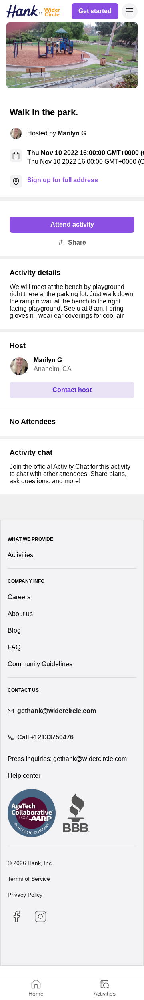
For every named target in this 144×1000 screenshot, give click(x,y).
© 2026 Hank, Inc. (30, 896)
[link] (95, 11)
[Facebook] (16, 950)
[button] (130, 11)
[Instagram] (40, 950)
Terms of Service (29, 912)
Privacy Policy (25, 928)
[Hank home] (33, 11)
